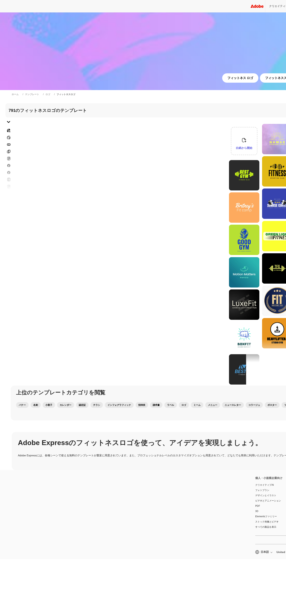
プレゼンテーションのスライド (8, 217)
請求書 (156, 405)
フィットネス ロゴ (240, 78)
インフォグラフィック (119, 405)
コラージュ (254, 405)
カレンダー (65, 405)
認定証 (82, 405)
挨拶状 (8, 179)
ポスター (8, 207)
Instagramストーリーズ (8, 186)
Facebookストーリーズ (8, 165)
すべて (8, 137)
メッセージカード (8, 158)
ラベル (170, 405)
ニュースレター (233, 405)
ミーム (197, 405)
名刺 (35, 405)
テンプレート (32, 94)
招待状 (8, 193)
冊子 (8, 151)
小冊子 (48, 405)
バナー (8, 144)
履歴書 (8, 226)
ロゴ (48, 94)
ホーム (15, 94)
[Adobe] (257, 6)
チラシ (8, 172)
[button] (258, 161)
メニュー (212, 405)
